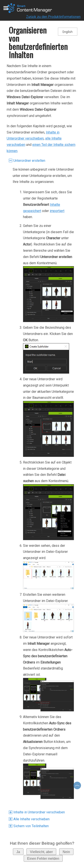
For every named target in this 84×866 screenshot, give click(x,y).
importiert (57, 211)
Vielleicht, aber (41, 852)
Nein (66, 852)
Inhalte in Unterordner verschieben (39, 812)
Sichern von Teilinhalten (31, 826)
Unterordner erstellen (29, 161)
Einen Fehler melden (43, 858)
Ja (18, 852)
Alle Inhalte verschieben (31, 819)
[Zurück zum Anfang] (77, 785)
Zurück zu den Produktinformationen (53, 17)
